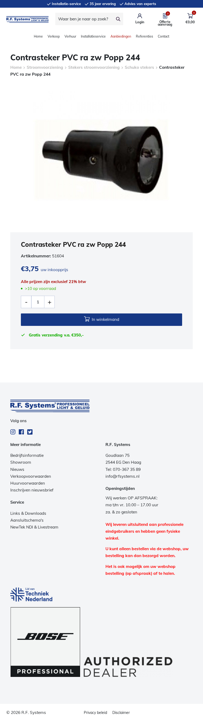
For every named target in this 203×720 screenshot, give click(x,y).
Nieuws (17, 469)
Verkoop (54, 36)
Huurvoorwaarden (27, 483)
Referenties (144, 36)
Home (38, 36)
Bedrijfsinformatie (27, 455)
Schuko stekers (139, 67)
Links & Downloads (28, 513)
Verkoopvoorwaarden (30, 476)
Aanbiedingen (120, 36)
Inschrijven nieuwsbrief (31, 490)
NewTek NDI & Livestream (34, 527)
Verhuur (70, 36)
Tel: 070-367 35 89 (123, 469)
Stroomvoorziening (45, 67)
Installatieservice (93, 36)
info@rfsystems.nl (122, 476)
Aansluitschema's (27, 520)
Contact (163, 36)
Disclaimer (121, 712)
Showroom (20, 462)
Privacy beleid (95, 712)
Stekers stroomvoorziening (94, 67)
